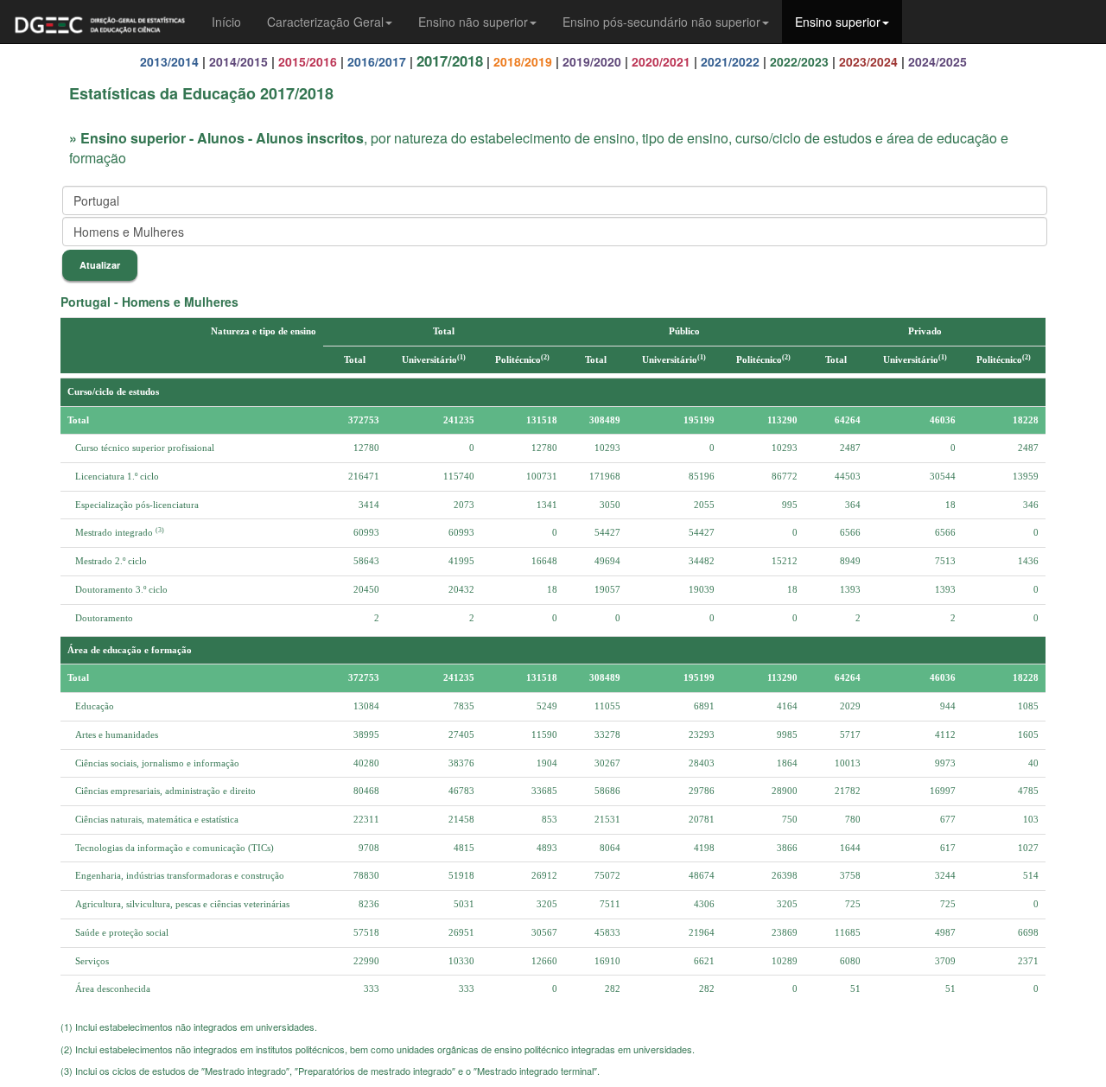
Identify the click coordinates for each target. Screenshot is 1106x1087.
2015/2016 (307, 61)
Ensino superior (837, 21)
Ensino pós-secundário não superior (661, 21)
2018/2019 (522, 61)
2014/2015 (238, 61)
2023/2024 (868, 61)
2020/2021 (661, 61)
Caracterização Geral (325, 21)
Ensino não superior (473, 21)
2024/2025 (937, 61)
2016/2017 (376, 61)
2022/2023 (799, 61)
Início (226, 21)
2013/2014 (169, 61)
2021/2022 (730, 61)
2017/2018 (449, 60)
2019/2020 (592, 61)
